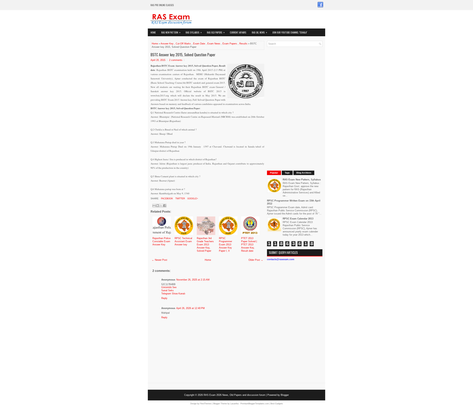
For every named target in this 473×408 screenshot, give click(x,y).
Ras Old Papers (216, 32)
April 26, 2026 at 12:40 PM (190, 308)
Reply (164, 298)
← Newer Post (159, 259)
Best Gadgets (276, 403)
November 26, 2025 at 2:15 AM (193, 279)
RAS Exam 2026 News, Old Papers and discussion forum (234, 395)
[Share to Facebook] (164, 205)
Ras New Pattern (171, 32)
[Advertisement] (294, 105)
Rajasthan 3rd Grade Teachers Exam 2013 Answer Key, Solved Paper (205, 244)
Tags (287, 173)
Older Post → (256, 259)
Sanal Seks (167, 290)
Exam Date (199, 43)
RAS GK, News (259, 32)
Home (153, 32)
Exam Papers (229, 43)
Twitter (180, 198)
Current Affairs (238, 32)
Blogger (285, 395)
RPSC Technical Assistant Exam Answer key (183, 241)
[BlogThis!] (157, 205)
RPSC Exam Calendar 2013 (298, 218)
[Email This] (154, 205)
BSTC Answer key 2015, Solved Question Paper (183, 55)
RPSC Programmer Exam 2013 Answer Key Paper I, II (225, 244)
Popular (274, 173)
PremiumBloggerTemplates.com (254, 403)
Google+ (192, 198)
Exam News (213, 43)
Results (243, 43)
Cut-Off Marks (183, 43)
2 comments (175, 60)
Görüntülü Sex (169, 287)
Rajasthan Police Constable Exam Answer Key (161, 241)
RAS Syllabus (194, 32)
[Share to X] (161, 205)
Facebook (166, 198)
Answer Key (167, 43)
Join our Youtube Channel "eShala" (289, 32)
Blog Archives (303, 173)
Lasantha (234, 403)
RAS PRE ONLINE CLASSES (162, 5)
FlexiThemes (206, 403)
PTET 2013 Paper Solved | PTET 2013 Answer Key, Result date (249, 244)
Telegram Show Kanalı (173, 293)
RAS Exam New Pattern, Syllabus (302, 179)
